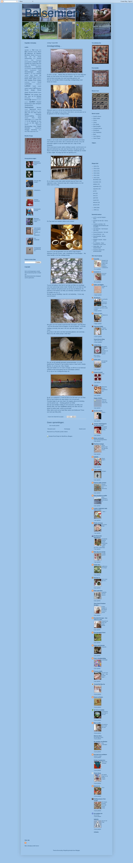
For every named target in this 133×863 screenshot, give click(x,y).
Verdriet (26, 124)
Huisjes (27, 73)
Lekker (27, 86)
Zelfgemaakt (33, 131)
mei (94, 195)
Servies (39, 107)
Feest (33, 63)
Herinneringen (29, 72)
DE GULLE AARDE (99, 710)
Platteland (34, 99)
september (96, 186)
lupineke (96, 819)
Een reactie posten (54, 425)
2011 (95, 175)
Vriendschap (38, 128)
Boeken (39, 53)
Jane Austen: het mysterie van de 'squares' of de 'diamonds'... (37, 231)
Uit (29, 121)
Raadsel (39, 102)
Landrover (38, 83)
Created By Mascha (99, 684)
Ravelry (49, 406)
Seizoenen (29, 107)
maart (94, 200)
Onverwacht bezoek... (37, 209)
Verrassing (38, 124)
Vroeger (27, 129)
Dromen (26, 60)
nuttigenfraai (97, 345)
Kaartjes (27, 77)
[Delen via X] (71, 417)
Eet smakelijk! (36, 239)
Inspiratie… (104, 646)
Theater (26, 117)
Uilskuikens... (37, 190)
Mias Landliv (97, 723)
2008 (95, 210)
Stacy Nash (38, 111)
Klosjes (30, 80)
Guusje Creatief (98, 372)
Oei (40, 94)
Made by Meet (98, 736)
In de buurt (32, 73)
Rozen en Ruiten (98, 697)
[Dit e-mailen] (68, 417)
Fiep (37, 63)
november (96, 182)
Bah (33, 50)
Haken (26, 70)
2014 (95, 168)
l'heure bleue (97, 773)
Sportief (33, 111)
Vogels (39, 126)
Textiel (39, 116)
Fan (31, 63)
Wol (28, 131)
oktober (95, 184)
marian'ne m (97, 272)
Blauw (39, 51)
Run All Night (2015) (98, 737)
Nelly (56, 412)
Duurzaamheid (28, 61)
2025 (103, 373)
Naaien (39, 92)
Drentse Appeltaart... (37, 200)
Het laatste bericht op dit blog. (104, 428)
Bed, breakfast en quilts (100, 495)
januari (95, 204)
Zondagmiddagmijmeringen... (37, 249)
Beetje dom (38, 50)
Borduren (27, 55)
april (94, 198)
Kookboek (27, 82)
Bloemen (30, 53)
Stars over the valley (31, 112)
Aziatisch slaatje (97, 756)
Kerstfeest (38, 77)
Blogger (78, 850)
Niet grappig (34, 94)
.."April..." (104, 511)
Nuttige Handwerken (99, 760)
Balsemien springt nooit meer (37, 163)
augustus (95, 188)
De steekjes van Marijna (100, 741)
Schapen (38, 103)
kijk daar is (97, 577)
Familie (27, 63)
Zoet (37, 131)
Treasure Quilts (98, 671)
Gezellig (34, 68)
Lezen (30, 88)
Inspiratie (38, 73)
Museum (31, 92)
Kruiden (33, 82)
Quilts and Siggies (99, 284)
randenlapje (104, 659)
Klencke (39, 78)
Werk (26, 131)
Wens (40, 129)
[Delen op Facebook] (73, 417)
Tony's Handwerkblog (100, 658)
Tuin (40, 119)
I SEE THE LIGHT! (98, 340)
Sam (34, 103)
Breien (33, 55)
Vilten (34, 126)
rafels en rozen (98, 313)
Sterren (39, 112)
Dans (34, 58)
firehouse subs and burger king (104, 401)
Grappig (38, 68)
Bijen (26, 51)
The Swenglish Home (99, 632)
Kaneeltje (96, 259)
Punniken (39, 99)
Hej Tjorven (97, 297)
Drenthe (39, 58)
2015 (95, 166)
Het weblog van (98, 813)
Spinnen (39, 109)
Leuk (34, 86)
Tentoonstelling (29, 116)
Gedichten (38, 67)
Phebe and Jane (98, 523)
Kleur (26, 80)
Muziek (35, 92)
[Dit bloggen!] (69, 417)
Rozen (30, 103)
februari (95, 202)
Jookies (96, 385)
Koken (39, 80)
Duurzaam (38, 60)
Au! (30, 50)
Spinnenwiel (27, 111)
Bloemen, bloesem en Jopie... (37, 220)
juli (94, 191)
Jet (40, 75)
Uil (27, 121)
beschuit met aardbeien (100, 754)
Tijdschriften (28, 119)
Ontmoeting (27, 97)
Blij (25, 53)
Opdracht (39, 97)
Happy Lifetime (98, 398)
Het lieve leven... (98, 411)
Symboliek (38, 114)
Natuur (27, 94)
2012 (95, 173)
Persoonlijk (28, 99)
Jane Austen (34, 75)
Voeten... (104, 412)
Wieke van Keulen (99, 438)
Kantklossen (32, 77)
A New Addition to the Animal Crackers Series (104, 609)
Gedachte (28, 67)
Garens (39, 65)
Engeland (35, 61)
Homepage (67, 429)
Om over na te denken (33, 96)
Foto (26, 65)
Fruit (29, 65)
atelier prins (97, 359)
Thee (33, 117)
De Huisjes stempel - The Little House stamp (104, 804)
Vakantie (33, 121)
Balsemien (52, 12)
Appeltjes (27, 50)
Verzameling (28, 126)
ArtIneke (96, 832)
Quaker (26, 101)
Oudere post (82, 429)
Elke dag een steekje (99, 552)
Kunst (39, 82)
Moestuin (38, 88)
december (96, 179)
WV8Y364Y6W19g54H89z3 (100, 439)
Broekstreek (38, 55)
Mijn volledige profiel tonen (32, 846)
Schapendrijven (29, 105)
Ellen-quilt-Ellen (98, 590)
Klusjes (35, 80)
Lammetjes (28, 84)
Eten (40, 61)
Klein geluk (32, 78)
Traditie (36, 119)
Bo (35, 53)
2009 (95, 207)
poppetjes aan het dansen (104, 594)
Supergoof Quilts (98, 326)
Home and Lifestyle (99, 645)
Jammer (27, 75)
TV (25, 121)
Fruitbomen (34, 65)
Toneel (32, 119)
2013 (95, 171)
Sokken (26, 109)
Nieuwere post (51, 429)
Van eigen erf (36, 123)
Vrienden (27, 128)
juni (94, 193)
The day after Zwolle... (37, 181)
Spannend (33, 109)
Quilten (32, 102)
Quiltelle (96, 457)
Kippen (26, 78)
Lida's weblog (97, 469)
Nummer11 (97, 786)
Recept (26, 103)
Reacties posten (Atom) (61, 431)
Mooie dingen (30, 90)
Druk (32, 60)
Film (40, 63)
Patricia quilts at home (100, 482)
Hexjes (39, 72)
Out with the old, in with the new (105, 726)
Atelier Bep (97, 564)
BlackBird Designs (32, 51)
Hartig (39, 70)
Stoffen (27, 114)
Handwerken (33, 70)
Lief (34, 88)
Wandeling (34, 129)
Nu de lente (96, 815)
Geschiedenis (28, 68)
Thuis (39, 117)
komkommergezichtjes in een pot (105, 713)
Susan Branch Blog (99, 339)
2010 (95, 177)
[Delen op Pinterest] (75, 417)
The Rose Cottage (99, 444)
